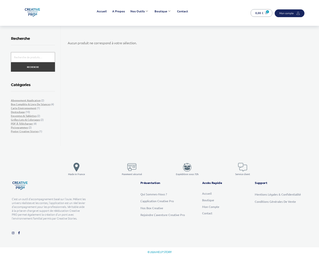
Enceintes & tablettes (24, 116)
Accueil (102, 11)
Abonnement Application (26, 100)
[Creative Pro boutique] (32, 12)
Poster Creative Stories (25, 131)
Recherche (33, 66)
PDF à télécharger (22, 123)
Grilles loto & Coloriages (25, 119)
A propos (118, 11)
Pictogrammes (19, 127)
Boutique (161, 11)
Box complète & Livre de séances (30, 104)
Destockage (18, 112)
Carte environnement (23, 108)
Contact (182, 11)
